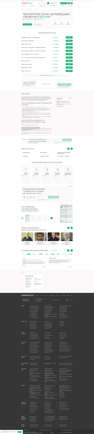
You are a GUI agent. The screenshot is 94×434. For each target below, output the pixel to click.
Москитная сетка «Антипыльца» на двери (64, 349)
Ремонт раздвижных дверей (48, 310)
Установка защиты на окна (33, 409)
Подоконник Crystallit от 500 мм (49, 412)
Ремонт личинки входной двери (34, 310)
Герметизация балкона (33, 332)
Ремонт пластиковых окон (33, 328)
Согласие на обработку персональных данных (45, 430)
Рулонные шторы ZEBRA (48, 357)
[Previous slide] (68, 149)
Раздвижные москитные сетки (63, 342)
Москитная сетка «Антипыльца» (49, 349)
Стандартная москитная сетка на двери (64, 346)
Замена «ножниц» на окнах (62, 406)
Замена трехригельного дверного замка (50, 416)
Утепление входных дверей (62, 314)
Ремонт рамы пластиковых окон (63, 368)
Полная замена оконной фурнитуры (64, 409)
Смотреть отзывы (60, 106)
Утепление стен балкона (62, 332)
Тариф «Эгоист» (61, 395)
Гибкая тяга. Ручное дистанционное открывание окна (65, 377)
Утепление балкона (47, 338)
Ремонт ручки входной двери (48, 308)
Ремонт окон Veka (61, 322)
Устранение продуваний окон (48, 368)
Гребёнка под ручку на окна (33, 408)
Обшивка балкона (61, 338)
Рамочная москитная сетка (48, 352)
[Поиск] (48, 3)
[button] (63, 3)
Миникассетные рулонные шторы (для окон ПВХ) (65, 356)
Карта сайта (51, 432)
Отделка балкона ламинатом (63, 335)
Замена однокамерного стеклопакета (64, 385)
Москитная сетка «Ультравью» (33, 352)
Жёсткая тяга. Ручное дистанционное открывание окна (65, 374)
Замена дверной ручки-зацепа (63, 416)
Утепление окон (47, 321)
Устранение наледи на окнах (48, 371)
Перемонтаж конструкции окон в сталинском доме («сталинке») (50, 363)
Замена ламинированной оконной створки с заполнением (35, 388)
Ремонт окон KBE (61, 324)
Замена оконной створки (48, 388)
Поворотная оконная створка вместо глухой (35, 394)
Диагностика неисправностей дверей (64, 371)
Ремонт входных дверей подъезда (34, 308)
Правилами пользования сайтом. (6, 432)
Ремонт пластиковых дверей (63, 310)
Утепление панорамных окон (48, 322)
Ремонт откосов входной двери (34, 317)
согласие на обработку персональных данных (61, 142)
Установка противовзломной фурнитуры (35, 376)
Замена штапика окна (47, 406)
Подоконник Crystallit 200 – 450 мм (63, 402)
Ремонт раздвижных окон (33, 322)
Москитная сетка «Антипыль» (48, 343)
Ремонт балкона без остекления (49, 335)
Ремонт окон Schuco (61, 321)
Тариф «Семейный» (61, 392)
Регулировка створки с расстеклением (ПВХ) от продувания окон (50, 375)
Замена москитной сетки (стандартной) (35, 342)
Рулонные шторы (47, 356)
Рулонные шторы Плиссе (48, 359)
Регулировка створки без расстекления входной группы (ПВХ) (51, 315)
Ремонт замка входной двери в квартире (50, 307)
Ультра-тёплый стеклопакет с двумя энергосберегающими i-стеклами (49, 373)
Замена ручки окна (32, 371)
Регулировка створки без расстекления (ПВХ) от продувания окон (51, 377)
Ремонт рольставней (32, 359)
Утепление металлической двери (63, 317)
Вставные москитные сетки (48, 345)
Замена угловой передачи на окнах (63, 405)
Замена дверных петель (33, 419)
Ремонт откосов (32, 412)
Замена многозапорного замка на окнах (64, 408)
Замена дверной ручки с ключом (63, 419)
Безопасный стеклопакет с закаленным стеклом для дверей (65, 391)
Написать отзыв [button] (54, 250)
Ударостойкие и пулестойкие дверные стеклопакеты (49, 393)
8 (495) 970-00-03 (53, 3)
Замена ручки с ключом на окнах (34, 406)
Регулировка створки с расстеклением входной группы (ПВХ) (51, 317)
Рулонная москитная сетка (48, 346)
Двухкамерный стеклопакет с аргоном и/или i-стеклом (50, 381)
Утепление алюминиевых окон (48, 324)
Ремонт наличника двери (33, 314)
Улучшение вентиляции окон (63, 378)
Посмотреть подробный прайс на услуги (47, 75)
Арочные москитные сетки (33, 349)
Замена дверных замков (33, 420)
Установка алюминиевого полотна (63, 343)
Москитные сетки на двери (62, 345)
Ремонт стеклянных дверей (62, 308)
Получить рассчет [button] (27, 24)
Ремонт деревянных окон (33, 325)
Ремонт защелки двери (47, 311)
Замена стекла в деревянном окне (34, 397)
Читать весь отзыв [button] (25, 266)
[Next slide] (71, 149)
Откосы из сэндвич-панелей (33, 405)
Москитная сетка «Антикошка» (34, 343)
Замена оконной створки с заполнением (35, 385)
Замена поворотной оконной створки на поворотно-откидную (35, 393)
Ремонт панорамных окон (33, 324)
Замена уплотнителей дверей (63, 307)
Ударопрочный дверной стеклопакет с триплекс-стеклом (51, 395)
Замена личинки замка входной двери (49, 419)
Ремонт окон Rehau (61, 325)
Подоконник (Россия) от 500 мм (48, 409)
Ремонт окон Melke (47, 328)
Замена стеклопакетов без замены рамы (50, 385)
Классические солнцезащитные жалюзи (35, 356)
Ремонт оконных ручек (47, 402)
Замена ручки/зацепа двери (48, 420)
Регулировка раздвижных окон (34, 321)
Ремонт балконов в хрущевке (33, 338)
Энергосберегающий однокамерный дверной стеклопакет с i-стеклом (65, 387)
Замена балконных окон (33, 396)
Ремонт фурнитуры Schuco (33, 402)
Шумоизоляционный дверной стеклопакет (50, 398)
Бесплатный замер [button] (38, 24)
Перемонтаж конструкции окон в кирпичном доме (65, 364)
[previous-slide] (68, 250)
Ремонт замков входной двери (34, 311)
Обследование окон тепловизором (49, 379)
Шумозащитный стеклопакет (33, 364)
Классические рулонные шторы (63, 357)
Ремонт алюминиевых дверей (63, 311)
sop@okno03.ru (36, 282)
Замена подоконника (47, 408)
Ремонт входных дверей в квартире (34, 307)
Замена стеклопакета (47, 391)
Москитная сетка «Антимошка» (48, 342)
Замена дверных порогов (33, 416)
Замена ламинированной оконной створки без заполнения (36, 391)
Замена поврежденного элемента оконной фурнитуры (35, 373)
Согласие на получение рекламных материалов (67, 430)
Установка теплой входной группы (34, 368)
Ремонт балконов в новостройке (34, 335)
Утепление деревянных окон (48, 325)
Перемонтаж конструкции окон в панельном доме (65, 363)
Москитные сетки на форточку (33, 345)
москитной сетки (34, 107)
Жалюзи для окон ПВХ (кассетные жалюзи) (35, 357)
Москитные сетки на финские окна (34, 346)
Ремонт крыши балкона (48, 332)
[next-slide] (71, 250)
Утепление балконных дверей (33, 426)
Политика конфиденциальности (25, 430)
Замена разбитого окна (47, 405)
